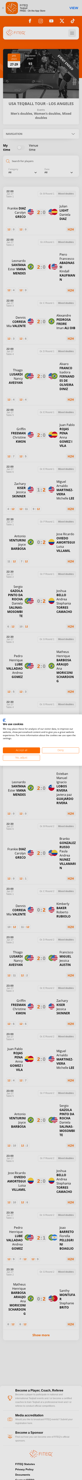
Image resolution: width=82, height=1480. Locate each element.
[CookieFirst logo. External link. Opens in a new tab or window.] (4, 720)
